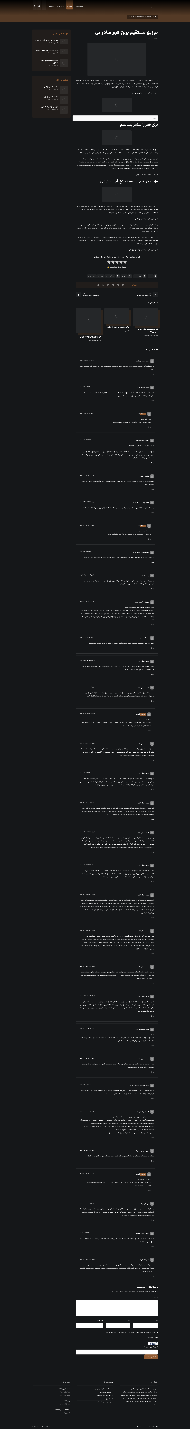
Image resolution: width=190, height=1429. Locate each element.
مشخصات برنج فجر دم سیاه (48, 87)
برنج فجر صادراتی (110, 276)
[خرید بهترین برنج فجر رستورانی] (64, 43)
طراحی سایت (155, 1427)
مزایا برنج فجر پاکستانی (104, 1402)
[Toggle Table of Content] (153, 118)
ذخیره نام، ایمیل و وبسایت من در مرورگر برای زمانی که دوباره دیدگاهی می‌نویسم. (130, 1332)
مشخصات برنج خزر (51, 97)
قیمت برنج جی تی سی (139, 93)
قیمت (137, 250)
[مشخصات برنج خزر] (64, 100)
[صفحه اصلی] (155, 17)
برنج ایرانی (152, 335)
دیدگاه (155, 1298)
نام (157, 1320)
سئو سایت (148, 1427)
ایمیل (128, 1320)
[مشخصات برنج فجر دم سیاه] (64, 90)
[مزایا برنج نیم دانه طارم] (64, 110)
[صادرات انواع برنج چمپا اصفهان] (64, 63)
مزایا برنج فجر (107, 1399)
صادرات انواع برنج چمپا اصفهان (49, 61)
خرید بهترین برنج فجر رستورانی (46, 40)
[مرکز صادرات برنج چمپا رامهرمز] (64, 53)
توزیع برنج (100, 276)
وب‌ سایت (100, 1320)
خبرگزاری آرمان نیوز (42, 1427)
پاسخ (152, 374)
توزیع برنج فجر (91, 276)
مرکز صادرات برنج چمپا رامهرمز (47, 50)
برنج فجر (124, 276)
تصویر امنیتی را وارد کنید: (150, 1347)
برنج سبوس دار (146, 335)
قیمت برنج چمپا (141, 174)
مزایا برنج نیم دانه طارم (49, 107)
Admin (150, 276)
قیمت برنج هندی (140, 219)
